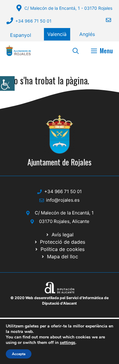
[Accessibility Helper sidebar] (7, 83)
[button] (76, 50)
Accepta (18, 354)
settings (67, 342)
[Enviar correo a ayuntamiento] (105, 20)
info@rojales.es (63, 200)
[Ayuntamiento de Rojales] (18, 50)
